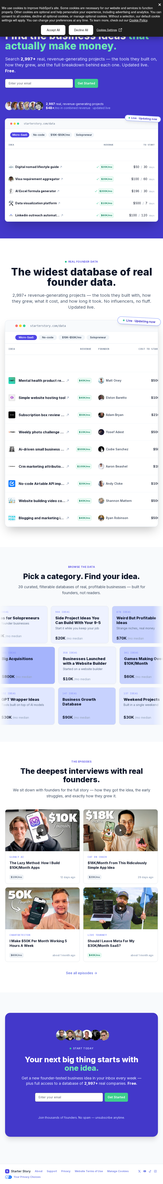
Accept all (53, 30)
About (38, 1171)
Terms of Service (50, 94)
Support (52, 1171)
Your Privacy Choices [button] (27, 1176)
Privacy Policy (24, 94)
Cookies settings (107, 30)
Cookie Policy (138, 20)
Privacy (65, 1171)
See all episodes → (81, 973)
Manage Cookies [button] (118, 1171)
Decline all (81, 30)
